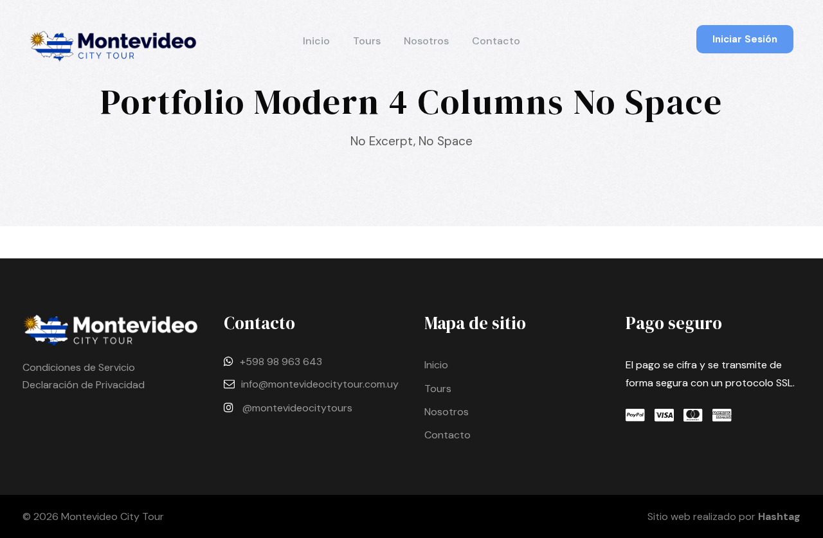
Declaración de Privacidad (84, 384)
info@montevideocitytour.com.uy (320, 384)
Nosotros (426, 41)
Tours (367, 41)
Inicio (316, 41)
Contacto (496, 41)
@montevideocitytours (297, 408)
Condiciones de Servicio (79, 367)
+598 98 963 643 (281, 361)
